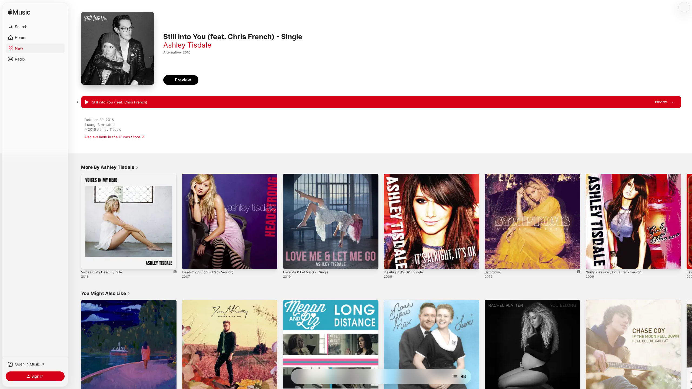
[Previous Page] (75, 221)
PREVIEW (661, 102)
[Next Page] (686, 221)
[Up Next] (455, 376)
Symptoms (493, 176)
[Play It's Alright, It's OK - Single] (391, 262)
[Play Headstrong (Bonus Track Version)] (189, 262)
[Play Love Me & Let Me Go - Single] (290, 262)
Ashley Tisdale (187, 45)
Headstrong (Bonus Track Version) (211, 176)
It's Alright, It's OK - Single (406, 176)
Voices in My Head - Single (104, 176)
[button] (35, 26)
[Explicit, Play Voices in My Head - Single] (88, 262)
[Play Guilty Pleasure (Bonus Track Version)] (592, 262)
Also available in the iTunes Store (112, 137)
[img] (19, 12)
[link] (110, 167)
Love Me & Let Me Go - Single (308, 176)
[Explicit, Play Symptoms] (491, 262)
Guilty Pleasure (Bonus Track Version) (617, 176)
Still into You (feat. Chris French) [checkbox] (119, 102)
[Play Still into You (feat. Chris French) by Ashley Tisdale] (86, 102)
